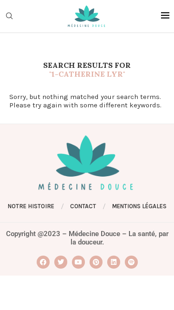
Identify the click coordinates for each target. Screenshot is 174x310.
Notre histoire (31, 206)
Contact (83, 206)
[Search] (9, 16)
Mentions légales (139, 206)
